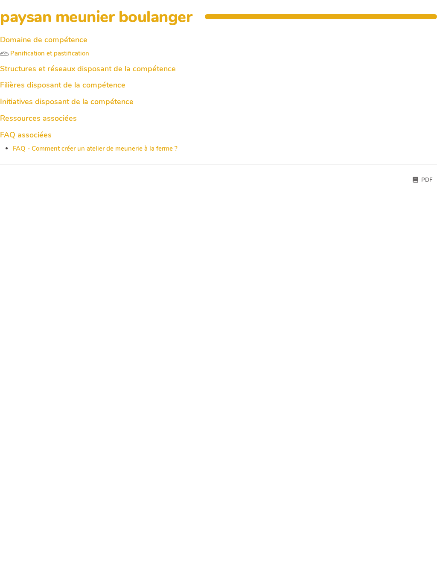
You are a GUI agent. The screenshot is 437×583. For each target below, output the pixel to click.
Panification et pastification (49, 53)
